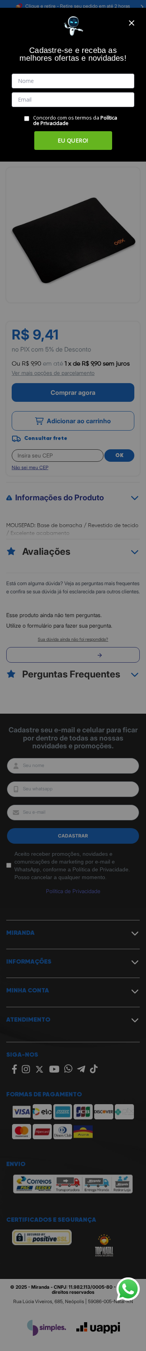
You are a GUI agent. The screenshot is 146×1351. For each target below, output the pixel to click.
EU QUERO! (73, 140)
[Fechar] (131, 23)
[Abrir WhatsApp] (128, 1289)
